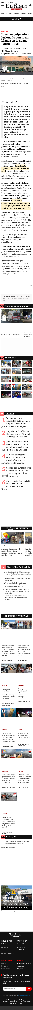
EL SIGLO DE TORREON (21, 949)
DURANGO (4, 14)
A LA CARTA (21, 944)
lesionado (20, 296)
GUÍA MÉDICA (22, 941)
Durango (12, 298)
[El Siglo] (15, 939)
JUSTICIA (10, 14)
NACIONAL (24, 14)
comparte (16, 102)
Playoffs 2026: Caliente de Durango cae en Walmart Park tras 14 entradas (18, 434)
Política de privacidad (24, 963)
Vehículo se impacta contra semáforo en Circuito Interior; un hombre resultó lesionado (13, 458)
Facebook (3, 102)
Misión (3, 963)
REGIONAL (17, 14)
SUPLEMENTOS (6, 941)
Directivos (4, 966)
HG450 (13, 296)
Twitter (7, 102)
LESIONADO (4, 32)
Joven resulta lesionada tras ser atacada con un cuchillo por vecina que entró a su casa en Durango (14, 445)
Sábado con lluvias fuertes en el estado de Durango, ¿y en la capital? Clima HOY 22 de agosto (16, 471)
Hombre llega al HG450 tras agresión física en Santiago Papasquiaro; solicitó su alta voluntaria (18, 574)
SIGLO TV (4, 948)
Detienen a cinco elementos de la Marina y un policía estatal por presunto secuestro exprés (15, 422)
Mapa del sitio (21, 969)
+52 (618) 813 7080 (16, 1003)
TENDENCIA (11, 357)
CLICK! (3, 944)
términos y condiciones (24, 995)
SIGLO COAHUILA (7, 954)
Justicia (16, 18)
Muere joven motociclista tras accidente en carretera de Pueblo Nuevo (15, 485)
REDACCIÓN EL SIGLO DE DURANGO (11, 83)
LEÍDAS (10, 413)
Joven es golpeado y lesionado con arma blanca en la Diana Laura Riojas (17, 842)
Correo (12, 102)
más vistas (12, 847)
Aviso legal (20, 966)
